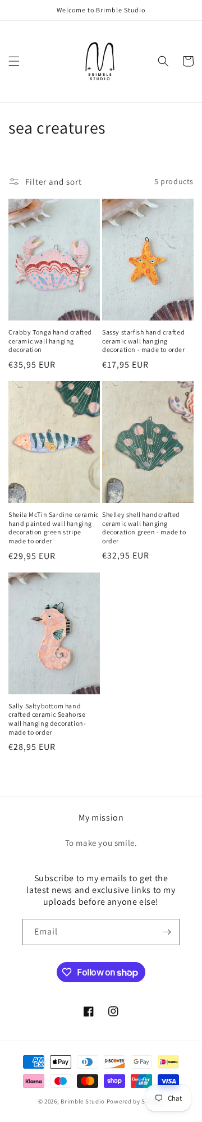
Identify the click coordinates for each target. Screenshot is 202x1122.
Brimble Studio (83, 1101)
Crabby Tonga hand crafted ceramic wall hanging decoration (50, 341)
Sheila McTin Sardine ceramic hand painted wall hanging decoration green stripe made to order (53, 527)
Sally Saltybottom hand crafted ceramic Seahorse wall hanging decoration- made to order (47, 719)
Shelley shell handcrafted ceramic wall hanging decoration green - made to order (144, 527)
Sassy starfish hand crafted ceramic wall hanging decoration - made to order (143, 341)
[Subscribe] (166, 932)
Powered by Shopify (135, 1101)
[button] (14, 61)
